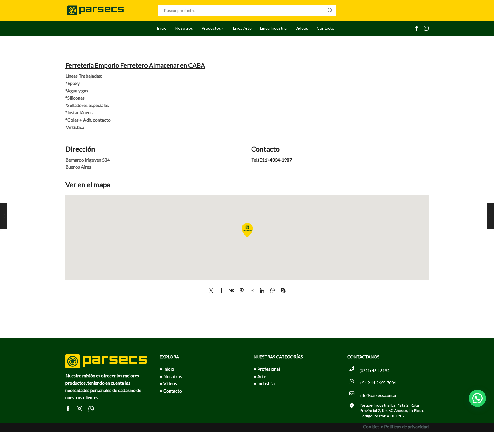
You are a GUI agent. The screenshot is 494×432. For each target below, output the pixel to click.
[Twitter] (212, 290)
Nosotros (184, 28)
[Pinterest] (242, 290)
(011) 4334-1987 (275, 159)
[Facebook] (416, 28)
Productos (211, 28)
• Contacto (171, 390)
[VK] (231, 290)
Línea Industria (273, 28)
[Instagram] (426, 28)
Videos (301, 28)
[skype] (282, 290)
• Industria (264, 383)
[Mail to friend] (252, 290)
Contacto (325, 28)
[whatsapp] (272, 290)
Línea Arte (242, 28)
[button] (477, 398)
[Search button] (330, 10)
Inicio (162, 28)
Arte (261, 376)
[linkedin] (262, 290)
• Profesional (267, 369)
